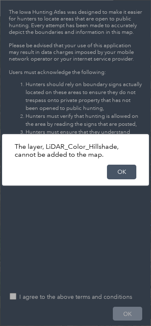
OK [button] (121, 172)
